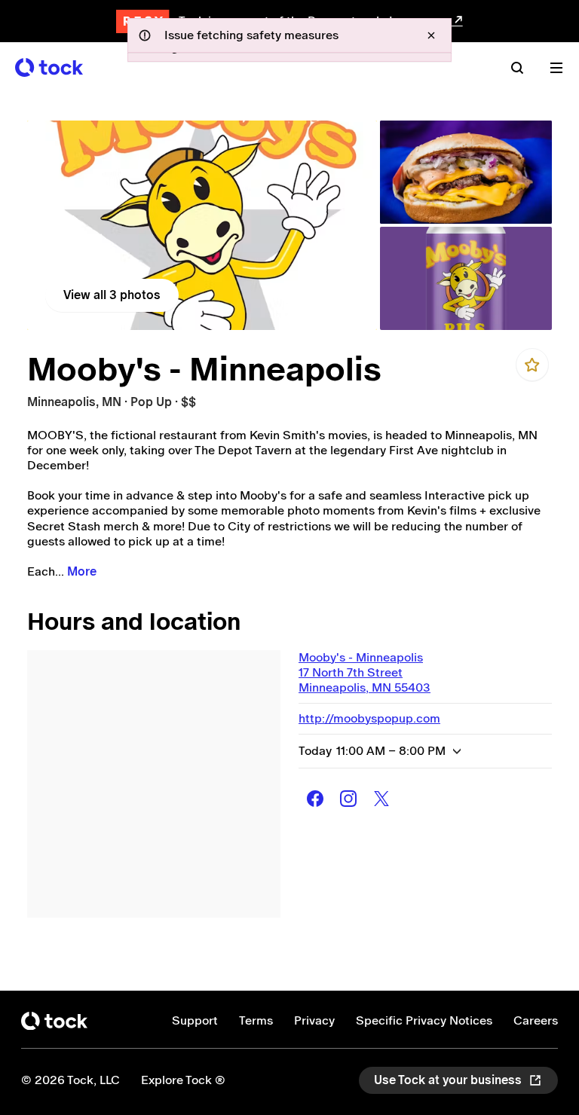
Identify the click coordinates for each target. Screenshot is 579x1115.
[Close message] (431, 35)
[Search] (517, 67)
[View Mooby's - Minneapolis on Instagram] (348, 798)
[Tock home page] (49, 67)
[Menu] (556, 67)
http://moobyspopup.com (369, 718)
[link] (202, 225)
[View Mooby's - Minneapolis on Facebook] (315, 798)
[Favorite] (532, 364)
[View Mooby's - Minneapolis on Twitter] (381, 798)
